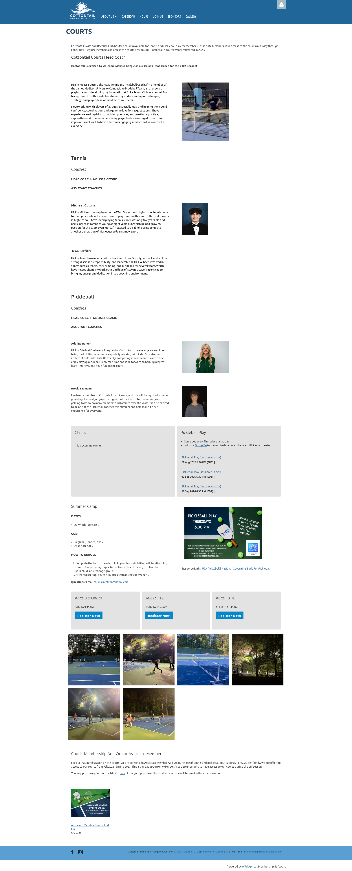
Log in (281, 4)
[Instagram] (80, 851)
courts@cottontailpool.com (111, 581)
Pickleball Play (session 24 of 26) (201, 486)
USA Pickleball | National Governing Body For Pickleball (236, 568)
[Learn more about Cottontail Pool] (82, 10)
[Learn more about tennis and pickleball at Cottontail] (223, 561)
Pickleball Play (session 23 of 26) (201, 471)
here (122, 773)
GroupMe (201, 445)
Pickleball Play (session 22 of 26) (201, 457)
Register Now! (88, 615)
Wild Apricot (250, 866)
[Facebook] (72, 851)
